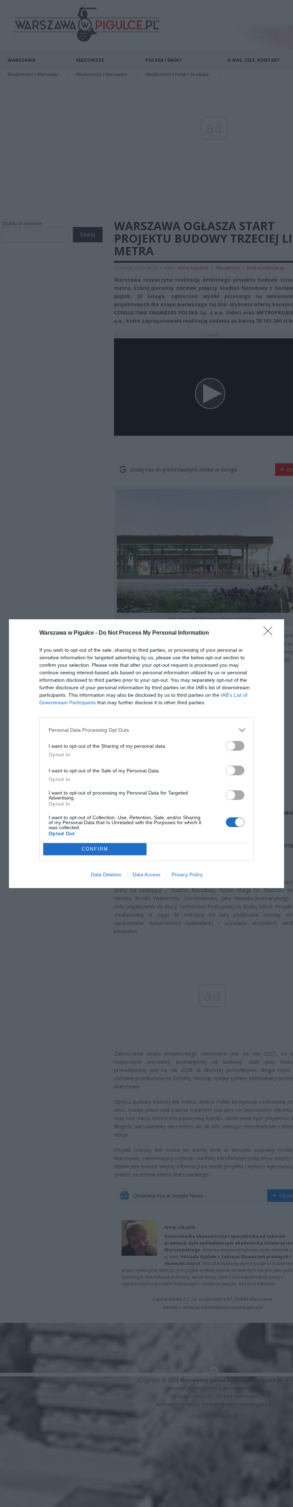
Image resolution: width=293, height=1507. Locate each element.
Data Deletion (106, 874)
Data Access (146, 874)
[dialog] (146, 753)
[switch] (235, 746)
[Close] (270, 633)
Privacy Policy (187, 874)
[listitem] (146, 730)
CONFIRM (95, 849)
